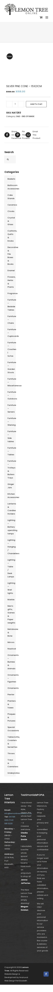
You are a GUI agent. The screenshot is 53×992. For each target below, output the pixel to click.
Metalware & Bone (11, 632)
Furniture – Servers (11, 408)
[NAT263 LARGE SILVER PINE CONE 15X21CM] (26, 65)
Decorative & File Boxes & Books (11, 255)
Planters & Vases (11, 704)
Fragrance (11, 293)
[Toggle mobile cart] (41, 17)
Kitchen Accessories (11, 496)
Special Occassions (11, 729)
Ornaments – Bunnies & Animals (11, 662)
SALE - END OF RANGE (25, 116)
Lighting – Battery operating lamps (11, 527)
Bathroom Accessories (11, 187)
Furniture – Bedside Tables (11, 304)
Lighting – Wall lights (11, 588)
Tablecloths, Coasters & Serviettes (11, 742)
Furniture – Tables (11, 451)
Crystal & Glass (11, 221)
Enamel (11, 270)
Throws (11, 753)
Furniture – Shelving (11, 421)
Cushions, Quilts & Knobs (11, 235)
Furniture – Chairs (11, 319)
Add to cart (36, 104)
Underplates (11, 773)
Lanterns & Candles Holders (11, 508)
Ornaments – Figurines (11, 678)
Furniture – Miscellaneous (11, 382)
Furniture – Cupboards (11, 333)
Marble (11, 599)
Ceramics (11, 204)
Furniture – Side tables (11, 436)
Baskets (11, 179)
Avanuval (23, 977)
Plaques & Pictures (11, 717)
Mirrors (11, 642)
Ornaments (11, 688)
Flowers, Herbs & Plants (11, 282)
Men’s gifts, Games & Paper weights (11, 614)
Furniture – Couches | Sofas (11, 349)
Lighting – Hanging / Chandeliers (11, 547)
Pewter (11, 694)
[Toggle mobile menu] (47, 17)
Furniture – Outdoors (11, 395)
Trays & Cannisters (11, 763)
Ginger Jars (11, 486)
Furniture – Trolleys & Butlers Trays (11, 469)
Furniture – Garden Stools (11, 367)
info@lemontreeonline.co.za (18, 813)
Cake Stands (11, 197)
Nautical (11, 648)
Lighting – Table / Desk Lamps (11, 568)
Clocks (11, 211)
